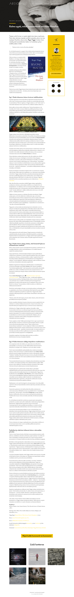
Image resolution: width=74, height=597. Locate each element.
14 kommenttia (37, 583)
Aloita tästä (38, 4)
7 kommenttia (18, 563)
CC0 (28, 518)
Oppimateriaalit (56, 4)
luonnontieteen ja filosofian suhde (22, 527)
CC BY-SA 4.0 (26, 520)
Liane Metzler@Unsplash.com (19, 518)
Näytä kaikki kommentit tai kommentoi (37, 535)
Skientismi (38, 527)
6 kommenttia (37, 563)
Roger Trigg (33, 527)
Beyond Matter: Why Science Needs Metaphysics (26, 515)
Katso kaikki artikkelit (56, 73)
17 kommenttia (18, 583)
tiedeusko (43, 527)
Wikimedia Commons (17, 520)
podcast (46, 4)
